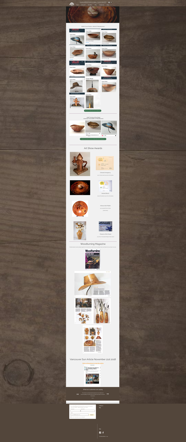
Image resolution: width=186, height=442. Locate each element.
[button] (90, 5)
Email (71, 412)
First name (72, 408)
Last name (83, 408)
